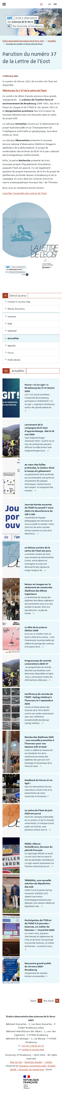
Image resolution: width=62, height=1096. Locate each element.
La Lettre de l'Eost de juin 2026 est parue (38, 812)
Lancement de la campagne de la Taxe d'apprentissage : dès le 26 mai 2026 (39, 429)
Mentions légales (33, 1062)
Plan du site (16, 1062)
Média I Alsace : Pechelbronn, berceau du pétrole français (39, 847)
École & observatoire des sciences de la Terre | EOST (23, 40)
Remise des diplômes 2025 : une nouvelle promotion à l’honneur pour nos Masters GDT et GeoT (39, 742)
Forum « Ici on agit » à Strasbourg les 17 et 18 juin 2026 (40, 388)
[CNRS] (54, 26)
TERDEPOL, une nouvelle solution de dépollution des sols (38, 884)
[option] (31, 398)
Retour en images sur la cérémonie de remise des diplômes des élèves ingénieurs (38, 589)
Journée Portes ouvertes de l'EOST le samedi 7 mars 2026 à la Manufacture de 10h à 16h (39, 509)
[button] (41, 4)
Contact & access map (32, 1049)
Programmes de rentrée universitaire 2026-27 (38, 662)
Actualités (52, 40)
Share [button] (33, 1000)
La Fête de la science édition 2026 (36, 629)
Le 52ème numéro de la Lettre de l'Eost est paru (38, 549)
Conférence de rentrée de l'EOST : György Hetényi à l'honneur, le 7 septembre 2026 (39, 699)
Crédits (48, 1062)
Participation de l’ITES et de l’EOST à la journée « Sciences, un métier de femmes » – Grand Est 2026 (39, 925)
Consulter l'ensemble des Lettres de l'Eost (24, 193)
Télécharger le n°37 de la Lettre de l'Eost (24, 90)
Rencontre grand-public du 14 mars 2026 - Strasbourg (38, 967)
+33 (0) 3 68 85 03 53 (32, 1045)
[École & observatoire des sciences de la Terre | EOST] (9, 18)
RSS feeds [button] (48, 1000)
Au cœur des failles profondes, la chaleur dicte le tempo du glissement (39, 468)
